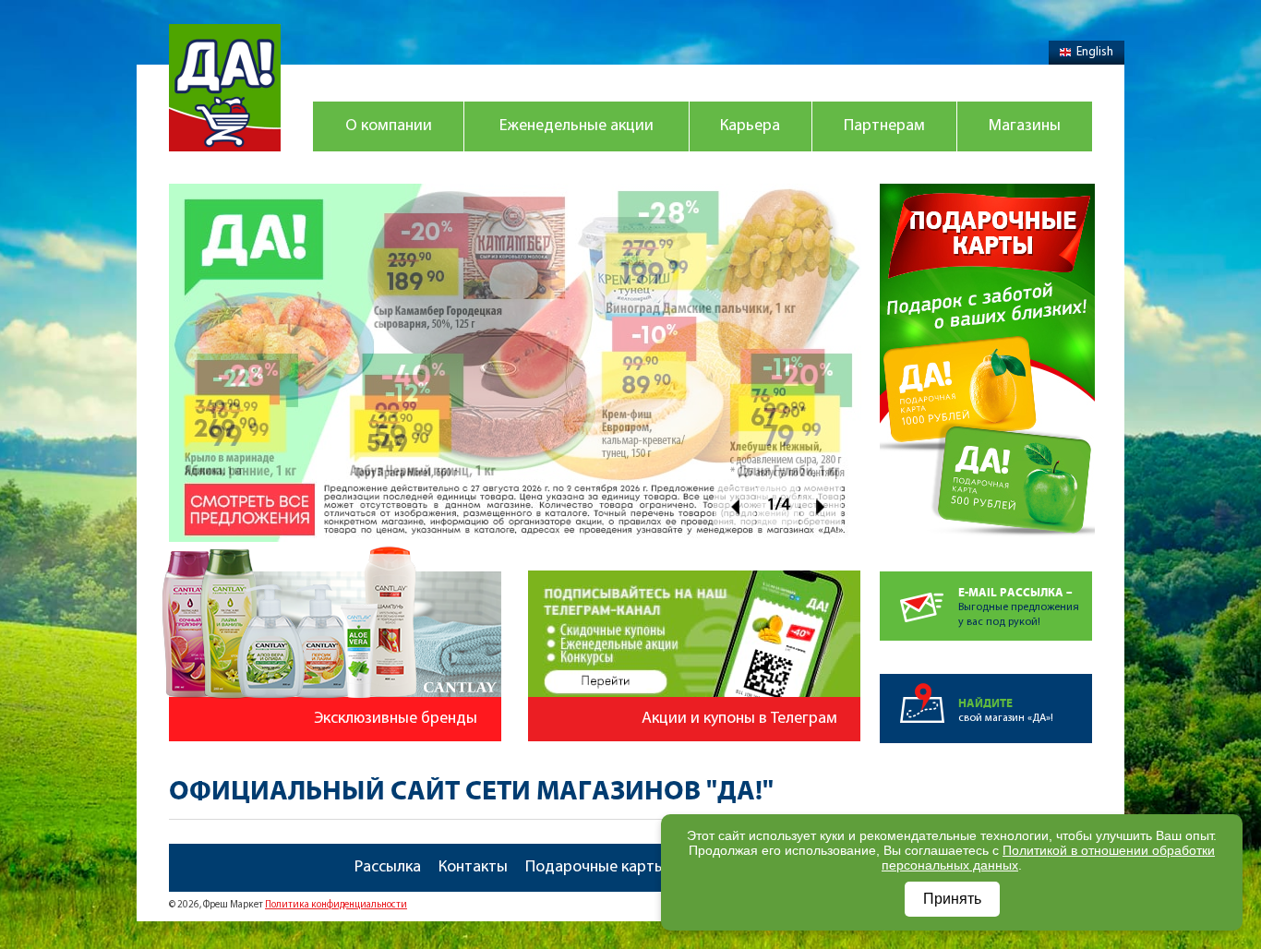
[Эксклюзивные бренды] (328, 553)
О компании (388, 126)
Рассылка (387, 867)
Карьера (750, 126)
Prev (734, 506)
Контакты (473, 867)
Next (821, 506)
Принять (952, 899)
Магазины (1025, 126)
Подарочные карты (595, 867)
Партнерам (884, 126)
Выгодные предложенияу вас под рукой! (1018, 607)
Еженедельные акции (576, 126)
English (1094, 52)
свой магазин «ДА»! (1005, 710)
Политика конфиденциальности (336, 905)
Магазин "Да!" (225, 87)
